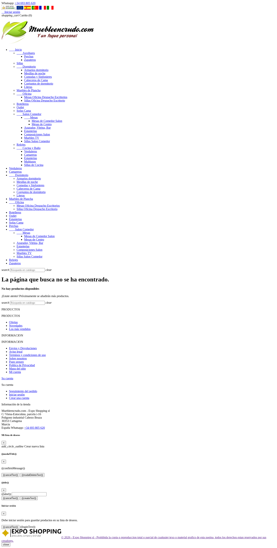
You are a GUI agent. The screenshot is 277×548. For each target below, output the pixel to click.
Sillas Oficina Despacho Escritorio (44, 100)
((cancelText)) (10, 475)
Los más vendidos (20, 329)
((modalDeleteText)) (32, 475)
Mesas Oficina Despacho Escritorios (45, 97)
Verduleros (30, 151)
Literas (28, 87)
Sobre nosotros (18, 358)
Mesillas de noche (34, 73)
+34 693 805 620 (25, 3)
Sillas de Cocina (33, 165)
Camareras (30, 154)
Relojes (21, 144)
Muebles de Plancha (29, 90)
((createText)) (29, 498)
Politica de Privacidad (22, 365)
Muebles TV (31, 137)
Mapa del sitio (17, 368)
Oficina (24, 93)
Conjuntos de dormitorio (38, 83)
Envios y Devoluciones (23, 348)
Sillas (20, 63)
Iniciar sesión (17, 394)
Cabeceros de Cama (36, 80)
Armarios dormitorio (36, 70)
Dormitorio (26, 66)
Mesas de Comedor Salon (47, 120)
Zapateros (30, 59)
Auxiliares (26, 53)
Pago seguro (16, 361)
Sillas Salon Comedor (37, 141)
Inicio (15, 49)
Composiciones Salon (37, 134)
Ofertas (13, 322)
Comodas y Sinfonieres (38, 76)
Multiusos (30, 161)
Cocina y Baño (29, 148)
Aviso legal (15, 351)
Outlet (20, 107)
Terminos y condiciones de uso (27, 355)
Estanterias (30, 131)
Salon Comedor (29, 114)
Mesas (31, 117)
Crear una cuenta (19, 398)
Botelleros (23, 103)
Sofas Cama (24, 110)
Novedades (15, 325)
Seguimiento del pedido (23, 391)
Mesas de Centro (42, 124)
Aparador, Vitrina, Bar (37, 127)
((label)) (6, 494)
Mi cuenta (15, 372)
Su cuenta (7, 378)
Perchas (28, 56)
